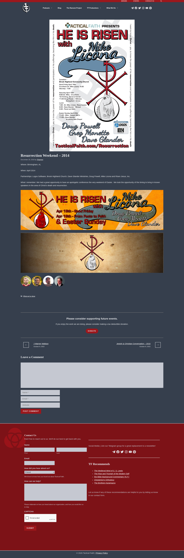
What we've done (29, 296)
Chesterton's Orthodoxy (104, 480)
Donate (124, 1)
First (26, 453)
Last (58, 453)
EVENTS (136, 1)
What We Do (111, 8)
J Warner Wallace (41, 344)
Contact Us (149, 1)
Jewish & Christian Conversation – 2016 (133, 344)
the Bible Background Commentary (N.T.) (111, 477)
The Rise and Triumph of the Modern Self (111, 474)
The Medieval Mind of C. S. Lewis (108, 471)
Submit (30, 528)
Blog (59, 8)
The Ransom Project (74, 8)
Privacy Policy (102, 553)
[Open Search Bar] (161, 1)
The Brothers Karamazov (105, 483)
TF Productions (92, 8)
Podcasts (46, 8)
